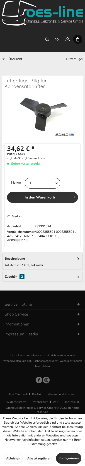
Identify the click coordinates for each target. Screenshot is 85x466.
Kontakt (37, 394)
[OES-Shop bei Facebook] (38, 381)
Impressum (71, 402)
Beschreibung (15, 258)
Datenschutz (40, 402)
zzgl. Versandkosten (34, 158)
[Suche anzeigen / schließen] (47, 39)
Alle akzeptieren (39, 458)
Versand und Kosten (61, 394)
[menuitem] (7, 39)
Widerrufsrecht (16, 402)
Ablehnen (13, 458)
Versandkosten (12, 361)
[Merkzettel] (57, 39)
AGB (56, 402)
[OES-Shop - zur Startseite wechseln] (42, 13)
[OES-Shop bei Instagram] (46, 381)
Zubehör (14, 277)
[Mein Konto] (67, 39)
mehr (39, 265)
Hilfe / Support (17, 394)
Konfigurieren (69, 458)
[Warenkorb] (78, 39)
